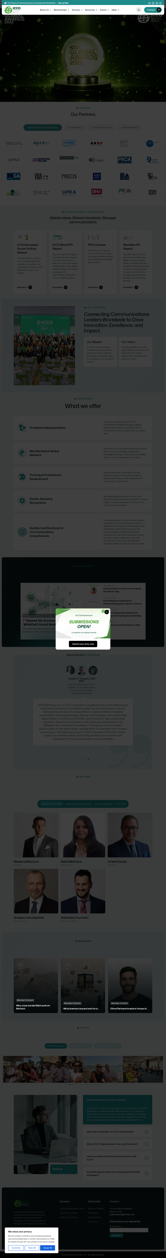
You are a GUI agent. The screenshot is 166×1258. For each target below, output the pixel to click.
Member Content (25, 1000)
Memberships (60, 10)
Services (76, 10)
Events (103, 10)
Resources (90, 10)
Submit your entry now (83, 644)
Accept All (48, 1248)
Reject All (32, 1248)
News (114, 10)
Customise (16, 1248)
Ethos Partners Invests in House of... (129, 1008)
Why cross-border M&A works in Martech (33, 1007)
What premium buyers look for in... (81, 1008)
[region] (31, 1240)
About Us (44, 10)
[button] (65, 1084)
